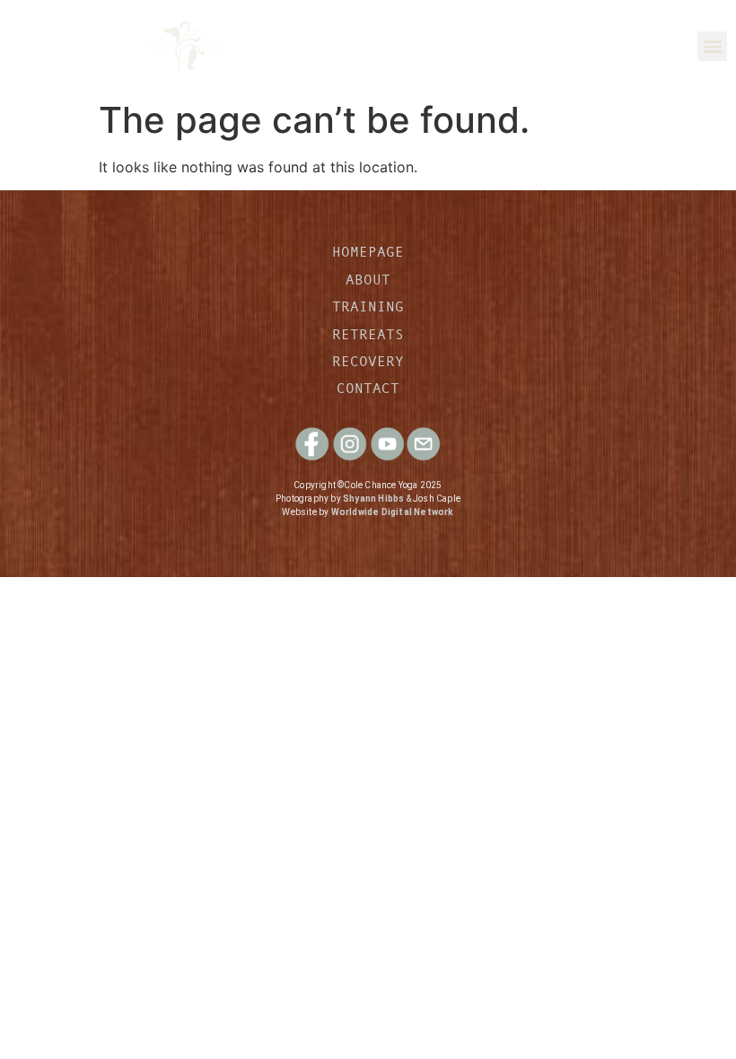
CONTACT (368, 388)
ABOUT (368, 279)
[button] (712, 46)
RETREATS (368, 334)
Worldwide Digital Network (392, 512)
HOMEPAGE (368, 251)
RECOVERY (368, 361)
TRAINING (368, 306)
